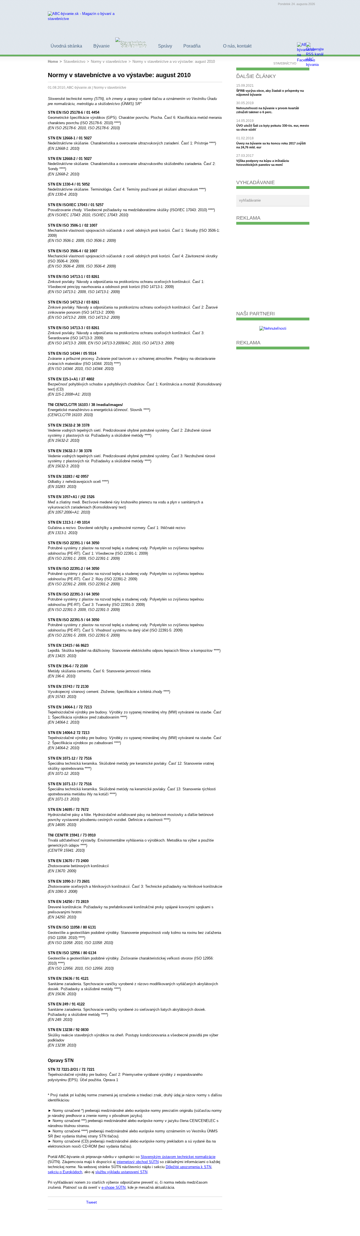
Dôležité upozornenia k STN (188, 1167)
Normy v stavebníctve (110, 87)
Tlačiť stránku (60, 1203)
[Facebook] (301, 46)
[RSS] (310, 46)
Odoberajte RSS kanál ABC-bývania (79, 1203)
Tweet (91, 1202)
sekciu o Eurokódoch (65, 1172)
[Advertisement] (273, 265)
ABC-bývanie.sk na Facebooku (70, 1203)
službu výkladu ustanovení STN (121, 1172)
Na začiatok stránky (51, 1203)
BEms (308, 1228)
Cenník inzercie (273, 1228)
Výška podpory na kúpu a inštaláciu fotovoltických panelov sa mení (262, 162)
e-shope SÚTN (113, 1187)
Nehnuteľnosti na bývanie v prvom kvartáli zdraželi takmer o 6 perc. (267, 110)
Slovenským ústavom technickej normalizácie (178, 1157)
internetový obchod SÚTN (138, 1162)
